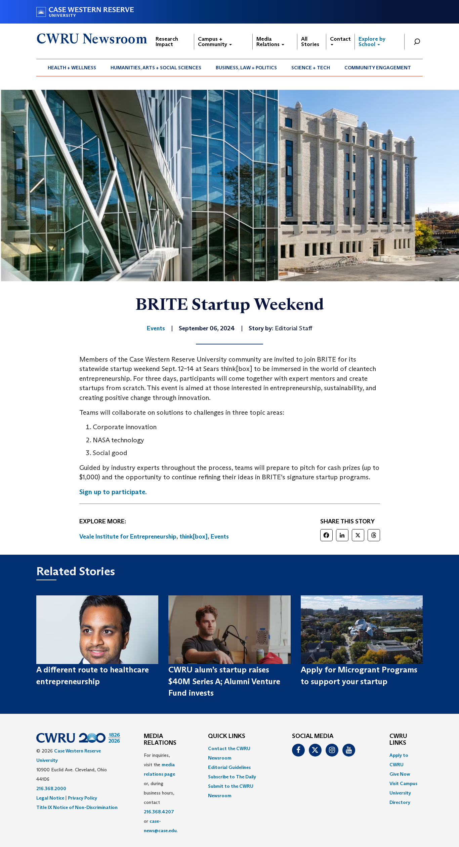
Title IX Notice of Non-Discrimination (77, 807)
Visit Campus (403, 783)
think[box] (193, 536)
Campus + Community (213, 41)
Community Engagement (377, 68)
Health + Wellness (72, 68)
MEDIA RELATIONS (160, 739)
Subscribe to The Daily (232, 777)
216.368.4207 (159, 812)
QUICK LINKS (226, 736)
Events (220, 536)
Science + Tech (310, 68)
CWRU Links (398, 739)
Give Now (399, 774)
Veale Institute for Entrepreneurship (127, 536)
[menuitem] (72, 67)
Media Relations (268, 41)
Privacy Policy (82, 798)
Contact (340, 39)
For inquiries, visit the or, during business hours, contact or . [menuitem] (161, 793)
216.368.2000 (51, 788)
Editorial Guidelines (229, 767)
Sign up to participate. (113, 492)
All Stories (310, 41)
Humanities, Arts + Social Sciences (156, 68)
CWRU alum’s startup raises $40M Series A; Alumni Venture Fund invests (224, 681)
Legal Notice (50, 798)
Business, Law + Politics (246, 68)
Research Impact (167, 41)
